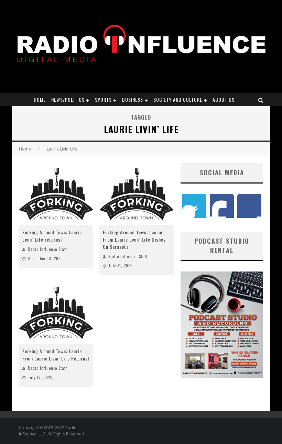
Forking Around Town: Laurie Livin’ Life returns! (52, 236)
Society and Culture (177, 99)
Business (132, 99)
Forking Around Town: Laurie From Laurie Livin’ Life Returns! (55, 354)
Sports (103, 99)
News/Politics (68, 99)
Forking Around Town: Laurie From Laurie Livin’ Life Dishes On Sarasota (134, 239)
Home (40, 99)
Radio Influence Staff (47, 249)
